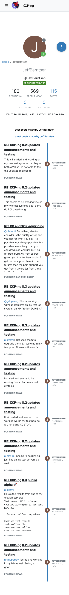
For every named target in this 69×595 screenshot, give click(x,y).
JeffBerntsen (58, 163)
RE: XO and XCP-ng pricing (24, 226)
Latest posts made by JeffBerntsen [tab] (34, 136)
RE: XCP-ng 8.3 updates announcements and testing (22, 291)
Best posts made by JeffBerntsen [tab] (34, 129)
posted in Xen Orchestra (19, 277)
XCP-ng (28, 5)
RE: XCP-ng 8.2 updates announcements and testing (22, 149)
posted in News (13, 177)
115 (53, 91)
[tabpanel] (34, 362)
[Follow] (43, 54)
